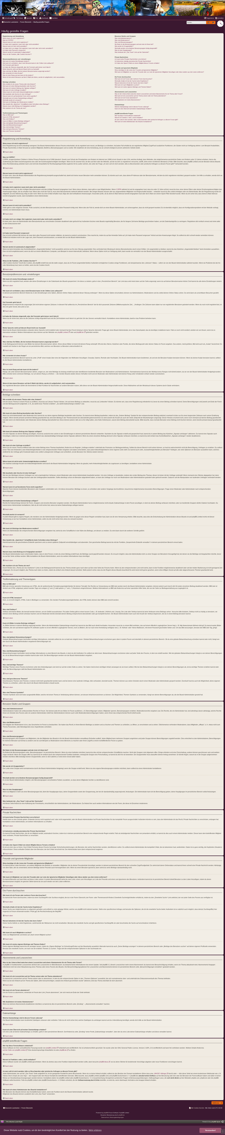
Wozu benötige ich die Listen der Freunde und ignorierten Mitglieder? (136, 70)
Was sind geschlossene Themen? (13, 129)
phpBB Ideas (103, 1062)
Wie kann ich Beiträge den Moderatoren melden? (18, 102)
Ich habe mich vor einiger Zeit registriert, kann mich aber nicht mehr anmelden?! (28, 48)
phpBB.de (80, 332)
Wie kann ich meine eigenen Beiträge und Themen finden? (133, 87)
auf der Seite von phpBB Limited (14, 1050)
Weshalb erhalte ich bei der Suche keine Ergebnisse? (131, 81)
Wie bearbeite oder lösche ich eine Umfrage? (17, 94)
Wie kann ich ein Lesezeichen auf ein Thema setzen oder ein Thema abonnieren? (140, 96)
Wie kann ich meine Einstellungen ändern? (16, 61)
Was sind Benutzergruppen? (124, 42)
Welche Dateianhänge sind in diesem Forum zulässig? (132, 107)
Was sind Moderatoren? (122, 40)
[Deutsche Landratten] (16, 7)
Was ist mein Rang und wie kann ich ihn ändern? (18, 75)
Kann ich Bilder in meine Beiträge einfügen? (16, 121)
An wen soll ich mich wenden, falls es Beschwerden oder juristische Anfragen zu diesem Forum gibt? (146, 119)
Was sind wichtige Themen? (11, 127)
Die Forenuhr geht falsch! (11, 65)
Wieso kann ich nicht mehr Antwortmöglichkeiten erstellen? (21, 92)
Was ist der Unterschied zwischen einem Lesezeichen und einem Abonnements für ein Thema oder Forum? (149, 94)
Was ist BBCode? (8, 115)
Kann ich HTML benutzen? (11, 117)
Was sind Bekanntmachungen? (12, 125)
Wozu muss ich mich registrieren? (13, 38)
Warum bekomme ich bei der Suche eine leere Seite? (131, 83)
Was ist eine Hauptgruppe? (123, 50)
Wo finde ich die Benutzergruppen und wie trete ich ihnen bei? (134, 44)
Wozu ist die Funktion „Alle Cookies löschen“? (17, 54)
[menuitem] (18, 18)
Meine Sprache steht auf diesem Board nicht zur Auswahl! (21, 69)
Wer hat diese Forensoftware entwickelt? (127, 115)
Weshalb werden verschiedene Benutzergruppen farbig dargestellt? (136, 48)
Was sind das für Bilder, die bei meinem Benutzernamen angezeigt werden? (26, 71)
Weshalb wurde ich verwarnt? (12, 100)
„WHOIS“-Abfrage (160, 1073)
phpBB (106, 1112)
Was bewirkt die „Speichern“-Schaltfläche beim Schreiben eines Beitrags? (26, 104)
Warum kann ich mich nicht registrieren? (15, 42)
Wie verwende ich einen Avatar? (13, 73)
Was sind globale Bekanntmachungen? (15, 123)
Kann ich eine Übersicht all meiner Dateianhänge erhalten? (133, 108)
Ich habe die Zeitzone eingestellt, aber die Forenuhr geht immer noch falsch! (27, 67)
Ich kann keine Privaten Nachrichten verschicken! (130, 59)
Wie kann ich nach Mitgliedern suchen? (127, 85)
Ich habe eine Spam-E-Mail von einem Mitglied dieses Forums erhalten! (137, 63)
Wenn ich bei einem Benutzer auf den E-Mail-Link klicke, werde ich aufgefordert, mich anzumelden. (34, 77)
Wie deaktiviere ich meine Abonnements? (127, 100)
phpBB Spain (215, 1122)
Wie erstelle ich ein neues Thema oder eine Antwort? (19, 84)
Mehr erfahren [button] (95, 1130)
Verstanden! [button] (210, 1130)
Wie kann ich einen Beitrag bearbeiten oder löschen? (19, 86)
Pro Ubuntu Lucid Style (14, 1122)
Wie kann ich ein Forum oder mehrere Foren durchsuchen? (133, 79)
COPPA (118, 189)
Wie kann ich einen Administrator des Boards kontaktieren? (133, 121)
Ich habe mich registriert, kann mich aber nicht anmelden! (21, 44)
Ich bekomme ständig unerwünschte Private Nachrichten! (133, 61)
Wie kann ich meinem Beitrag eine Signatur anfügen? (19, 88)
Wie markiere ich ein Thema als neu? (14, 108)
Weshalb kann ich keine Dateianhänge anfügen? (18, 98)
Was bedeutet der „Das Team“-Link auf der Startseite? (132, 52)
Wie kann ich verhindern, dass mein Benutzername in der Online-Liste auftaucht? (28, 63)
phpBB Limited (63, 332)
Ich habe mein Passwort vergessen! (14, 50)
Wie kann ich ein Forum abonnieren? (126, 98)
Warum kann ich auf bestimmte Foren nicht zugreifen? (20, 96)
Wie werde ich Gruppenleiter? (124, 46)
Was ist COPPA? (8, 40)
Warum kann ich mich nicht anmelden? (15, 46)
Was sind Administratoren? (123, 38)
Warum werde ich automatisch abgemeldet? (16, 52)
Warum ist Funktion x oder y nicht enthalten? (129, 117)
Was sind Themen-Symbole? (12, 131)
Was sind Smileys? (9, 119)
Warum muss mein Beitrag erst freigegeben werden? (19, 106)
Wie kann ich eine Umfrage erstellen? (14, 90)
